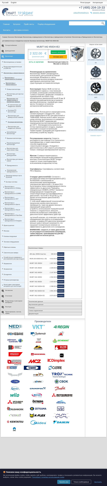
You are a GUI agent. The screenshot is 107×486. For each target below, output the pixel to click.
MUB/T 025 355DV (36, 263)
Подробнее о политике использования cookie (48, 477)
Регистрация (85, 2)
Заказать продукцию (58, 52)
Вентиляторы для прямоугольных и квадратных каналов (13, 100)
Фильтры (6, 231)
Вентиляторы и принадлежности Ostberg (12, 187)
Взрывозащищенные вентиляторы (13, 143)
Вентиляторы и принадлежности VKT (11, 198)
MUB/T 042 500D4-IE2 (37, 286)
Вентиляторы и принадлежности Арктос (12, 203)
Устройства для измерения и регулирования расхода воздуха (14, 258)
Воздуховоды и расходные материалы (13, 301)
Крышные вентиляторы (14, 138)
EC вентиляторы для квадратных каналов (14, 105)
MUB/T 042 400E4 (36, 277)
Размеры (32, 307)
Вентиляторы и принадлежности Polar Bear (13, 214)
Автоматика (9, 290)
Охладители (7, 274)
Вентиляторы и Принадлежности (11, 83)
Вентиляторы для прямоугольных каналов (15, 116)
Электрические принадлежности (12, 171)
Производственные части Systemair (14, 176)
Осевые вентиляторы (13, 89)
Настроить (98, 482)
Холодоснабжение (11, 45)
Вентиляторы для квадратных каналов (14, 127)
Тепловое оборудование (11, 242)
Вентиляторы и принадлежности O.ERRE (13, 192)
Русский (5, 2)
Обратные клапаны (10, 247)
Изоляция (8, 307)
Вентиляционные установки (12, 62)
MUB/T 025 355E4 (36, 268)
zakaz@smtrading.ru (81, 13)
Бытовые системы (11, 182)
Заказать (61, 254)
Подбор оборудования (46, 24)
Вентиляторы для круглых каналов (15, 94)
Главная (6, 24)
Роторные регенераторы (11, 280)
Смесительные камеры (11, 252)
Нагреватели (8, 263)
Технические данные (36, 301)
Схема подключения (36, 310)
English (14, 2)
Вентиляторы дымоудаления (11, 154)
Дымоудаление (10, 51)
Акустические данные (36, 304)
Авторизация (98, 2)
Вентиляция (9, 56)
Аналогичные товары (36, 248)
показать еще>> (95, 135)
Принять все (63, 482)
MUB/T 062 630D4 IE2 (37, 295)
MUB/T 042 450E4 (36, 281)
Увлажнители (8, 269)
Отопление (8, 296)
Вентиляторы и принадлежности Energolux (13, 220)
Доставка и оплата (21, 30)
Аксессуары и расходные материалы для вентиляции (12, 285)
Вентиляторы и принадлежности (14, 73)
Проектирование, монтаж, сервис (13, 312)
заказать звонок (99, 13)
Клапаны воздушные (10, 236)
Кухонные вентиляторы (15, 122)
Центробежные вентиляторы (11, 132)
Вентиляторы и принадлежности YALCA (12, 209)
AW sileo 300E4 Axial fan (38, 254)
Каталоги (16, 24)
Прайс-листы (29, 24)
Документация (33, 313)
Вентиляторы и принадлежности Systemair (13, 78)
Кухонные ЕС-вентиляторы (12, 111)
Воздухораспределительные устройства (13, 67)
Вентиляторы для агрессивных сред (12, 149)
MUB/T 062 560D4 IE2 (37, 291)
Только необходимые (81, 482)
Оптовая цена (58, 57)
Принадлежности (12, 165)
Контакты (6, 30)
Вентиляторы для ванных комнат (15, 160)
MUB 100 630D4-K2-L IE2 (38, 258)
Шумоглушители (9, 225)
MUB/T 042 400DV (36, 272)
